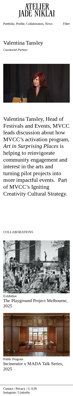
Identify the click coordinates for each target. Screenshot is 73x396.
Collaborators (34, 23)
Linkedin (24, 392)
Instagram (9, 392)
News (49, 23)
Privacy (20, 388)
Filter (66, 23)
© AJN (32, 388)
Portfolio (8, 23)
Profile (20, 23)
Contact (8, 388)
